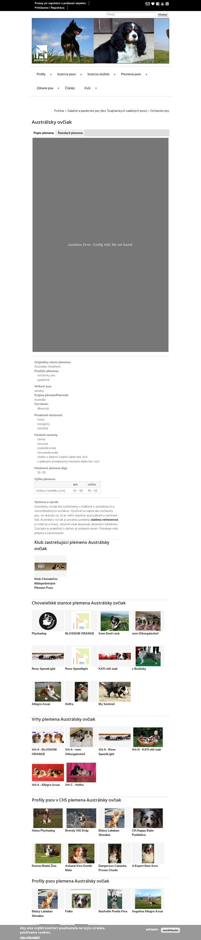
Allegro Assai (41, 693)
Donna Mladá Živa (44, 854)
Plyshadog (39, 622)
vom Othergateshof (145, 622)
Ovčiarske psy (159, 99)
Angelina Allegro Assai (147, 900)
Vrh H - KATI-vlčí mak (146, 738)
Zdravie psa (45, 77)
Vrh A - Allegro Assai (46, 774)
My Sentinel (107, 693)
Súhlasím (152, 929)
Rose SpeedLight (43, 657)
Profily (41, 63)
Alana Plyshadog (43, 819)
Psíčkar (59, 99)
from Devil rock (109, 622)
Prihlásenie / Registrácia (49, 7)
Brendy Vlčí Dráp (77, 819)
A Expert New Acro (145, 854)
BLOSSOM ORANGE (79, 622)
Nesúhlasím (170, 930)
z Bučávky (139, 657)
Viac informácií (30, 937)
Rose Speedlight (76, 657)
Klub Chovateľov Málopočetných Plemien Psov (46, 572)
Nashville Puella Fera (113, 900)
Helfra (69, 693)
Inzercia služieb (98, 63)
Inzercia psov (66, 63)
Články (70, 77)
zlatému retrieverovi (104, 508)
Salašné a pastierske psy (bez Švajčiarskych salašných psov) (107, 99)
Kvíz (88, 77)
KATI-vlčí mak (108, 657)
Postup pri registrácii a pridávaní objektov (60, 3)
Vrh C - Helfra (74, 774)
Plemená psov (131, 63)
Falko (69, 900)
